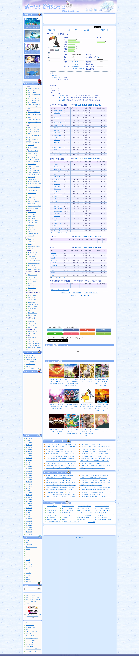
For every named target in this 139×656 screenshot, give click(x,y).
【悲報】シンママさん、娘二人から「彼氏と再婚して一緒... (95, 480)
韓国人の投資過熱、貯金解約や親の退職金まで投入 (59, 489)
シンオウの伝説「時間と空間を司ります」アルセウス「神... (95, 449)
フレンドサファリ (32, 204)
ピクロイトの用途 (32, 327)
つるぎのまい (57, 213)
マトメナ (28, 622)
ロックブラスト (58, 122)
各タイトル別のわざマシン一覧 (59, 233)
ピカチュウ (29, 564)
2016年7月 (29, 471)
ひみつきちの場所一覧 (33, 159)
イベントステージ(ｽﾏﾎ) (34, 263)
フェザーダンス (58, 152)
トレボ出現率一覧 (32, 331)
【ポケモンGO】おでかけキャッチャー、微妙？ (92, 468)
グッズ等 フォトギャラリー (33, 599)
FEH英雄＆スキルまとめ (32, 651)
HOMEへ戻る (85, 295)
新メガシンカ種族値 (33, 151)
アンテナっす (29, 642)
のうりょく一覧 (32, 254)
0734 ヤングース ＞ (107, 30)
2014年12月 (29, 512)
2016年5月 (29, 475)
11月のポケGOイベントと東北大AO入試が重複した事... (94, 461)
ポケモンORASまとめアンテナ (103, 519)
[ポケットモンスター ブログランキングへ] (33, 611)
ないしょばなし (58, 230)
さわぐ (52, 275)
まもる (55, 174)
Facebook (71, 330)
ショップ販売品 (32, 281)
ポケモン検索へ (86, 30)
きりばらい (53, 253)
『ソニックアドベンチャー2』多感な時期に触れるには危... (61, 494)
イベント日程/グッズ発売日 (33, 597)
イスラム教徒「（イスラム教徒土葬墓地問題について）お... (95, 492)
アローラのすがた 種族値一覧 (33, 115)
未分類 (28, 579)
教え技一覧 (31, 90)
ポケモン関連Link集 (31, 601)
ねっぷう (53, 258)
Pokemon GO (29, 544)
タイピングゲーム (30, 364)
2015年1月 (29, 510)
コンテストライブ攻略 (33, 170)
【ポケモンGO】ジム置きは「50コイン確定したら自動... (94, 454)
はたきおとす (54, 262)
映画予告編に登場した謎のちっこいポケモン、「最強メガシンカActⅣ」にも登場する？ (102, 382)
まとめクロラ (29, 644)
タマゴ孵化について (33, 147)
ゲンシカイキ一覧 (32, 155)
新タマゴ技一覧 (32, 92)
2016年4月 (29, 477)
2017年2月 (29, 455)
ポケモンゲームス (51, 510)
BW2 (85, 105)
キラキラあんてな (30, 640)
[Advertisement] (32, 403)
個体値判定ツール (30, 355)
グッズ (28, 560)
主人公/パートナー (32, 315)
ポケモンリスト (32, 212)
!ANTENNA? (29, 646)
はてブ (103, 330)
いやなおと (57, 145)
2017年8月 (29, 445)
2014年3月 (29, 532)
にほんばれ (57, 171)
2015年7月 (29, 497)
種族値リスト (31, 239)
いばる (55, 218)
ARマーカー (31, 248)
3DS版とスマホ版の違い (34, 269)
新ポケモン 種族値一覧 (34, 112)
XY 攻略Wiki (65, 517)
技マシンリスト (32, 195)
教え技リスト (31, 229)
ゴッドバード (54, 267)
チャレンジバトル (32, 279)
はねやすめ (57, 140)
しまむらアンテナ (30, 636)
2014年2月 (29, 534)
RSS (27, 603)
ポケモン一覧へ (73, 30)
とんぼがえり (57, 223)
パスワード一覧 (32, 267)
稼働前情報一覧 (32, 337)
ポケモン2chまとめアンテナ (33, 649)
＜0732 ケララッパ (52, 30)
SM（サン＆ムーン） (31, 547)
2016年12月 (29, 460)
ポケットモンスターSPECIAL (102, 510)
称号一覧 (30, 283)
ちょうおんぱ (57, 135)
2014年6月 (29, 525)
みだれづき (57, 142)
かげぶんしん (57, 189)
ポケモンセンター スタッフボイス (104, 508)
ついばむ (56, 137)
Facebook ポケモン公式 (84, 515)
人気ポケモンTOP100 (33, 341)
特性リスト (31, 225)
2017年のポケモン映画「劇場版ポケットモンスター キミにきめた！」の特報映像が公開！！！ (102, 407)
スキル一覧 (31, 321)
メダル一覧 (31, 145)
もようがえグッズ (32, 157)
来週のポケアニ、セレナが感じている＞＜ (102, 430)
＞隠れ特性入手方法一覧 (78, 68)
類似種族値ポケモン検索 (34, 343)
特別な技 (30, 231)
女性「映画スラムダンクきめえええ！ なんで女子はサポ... (60, 482)
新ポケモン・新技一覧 (33, 98)
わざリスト (31, 227)
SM (76, 105)
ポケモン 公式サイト (52, 506)
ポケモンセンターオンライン (85, 512)
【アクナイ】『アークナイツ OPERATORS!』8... (58, 480)
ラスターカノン (58, 228)
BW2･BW (87, 159)
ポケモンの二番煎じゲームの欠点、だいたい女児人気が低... (95, 458)
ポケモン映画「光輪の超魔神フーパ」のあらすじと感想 (71, 406)
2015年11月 (29, 488)
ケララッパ (57, 77)
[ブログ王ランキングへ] (33, 609)
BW (89, 105)
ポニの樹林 (62, 97)
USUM (28, 549)
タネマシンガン (58, 149)
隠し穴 (29, 244)
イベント (28, 557)
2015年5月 (29, 501)
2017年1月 (29, 458)
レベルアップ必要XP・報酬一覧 (33, 136)
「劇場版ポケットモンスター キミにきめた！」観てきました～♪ (87, 406)
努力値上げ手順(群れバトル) (33, 184)
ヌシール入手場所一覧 (33, 100)
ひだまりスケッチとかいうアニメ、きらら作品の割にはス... (95, 487)
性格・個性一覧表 (32, 223)
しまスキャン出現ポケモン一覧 (33, 107)
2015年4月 (29, 503)
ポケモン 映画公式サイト (84, 506)
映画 (27, 577)
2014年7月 (29, 523)
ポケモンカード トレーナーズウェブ (104, 515)
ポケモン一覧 (31, 297)
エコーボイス (57, 115)
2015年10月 (29, 490)
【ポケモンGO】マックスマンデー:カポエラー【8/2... (59, 451)
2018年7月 (29, 438)
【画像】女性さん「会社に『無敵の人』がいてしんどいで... (95, 482)
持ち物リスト (31, 197)
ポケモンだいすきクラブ (68, 506)
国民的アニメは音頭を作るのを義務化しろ (91, 485)
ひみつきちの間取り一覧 (34, 161)
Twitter (55, 330)
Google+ (87, 330)
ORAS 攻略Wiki (51, 517)
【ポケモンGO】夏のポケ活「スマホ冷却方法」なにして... (61, 456)
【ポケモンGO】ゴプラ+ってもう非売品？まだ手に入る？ (95, 446)
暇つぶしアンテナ (30, 627)
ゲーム (28, 562)
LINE (55, 333)
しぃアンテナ (29, 629)
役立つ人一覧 (31, 177)
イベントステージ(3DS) (34, 261)
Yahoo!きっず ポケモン (101, 512)
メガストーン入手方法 (33, 166)
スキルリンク (76, 64)
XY (27, 551)
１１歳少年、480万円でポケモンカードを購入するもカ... (60, 454)
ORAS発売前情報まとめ (34, 187)
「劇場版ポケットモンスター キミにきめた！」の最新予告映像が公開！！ (56, 381)
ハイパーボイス (58, 154)
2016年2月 (29, 482)
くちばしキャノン (58, 110)
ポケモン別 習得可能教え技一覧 (33, 95)
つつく (55, 120)
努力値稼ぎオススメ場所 (34, 181)
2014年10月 (29, 516)
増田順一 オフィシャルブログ (71, 522)
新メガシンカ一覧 (32, 153)
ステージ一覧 (31, 256)
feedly (104, 333)
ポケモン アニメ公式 (52, 515)
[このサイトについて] (86, 11)
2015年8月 (29, 495)
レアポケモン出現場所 (33, 129)
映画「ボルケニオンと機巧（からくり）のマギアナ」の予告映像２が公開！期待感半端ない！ (71, 382)
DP (91, 105)
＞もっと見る (91, 522)
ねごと (55, 221)
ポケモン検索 (31, 214)
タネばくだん (54, 265)
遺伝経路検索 (31, 216)
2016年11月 (29, 462)
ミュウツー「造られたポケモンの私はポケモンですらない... (61, 446)
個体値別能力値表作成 (32, 359)
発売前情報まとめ (32, 313)
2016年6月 (29, 473)
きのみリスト (31, 168)
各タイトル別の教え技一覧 (58, 277)
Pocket (71, 333)
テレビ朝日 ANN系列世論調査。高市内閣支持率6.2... (60, 475)
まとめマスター (30, 625)
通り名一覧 (31, 285)
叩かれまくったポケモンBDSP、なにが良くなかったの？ (60, 463)
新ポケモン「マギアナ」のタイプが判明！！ (86, 380)
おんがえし (57, 184)
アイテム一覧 (31, 265)
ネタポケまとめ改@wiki (101, 517)
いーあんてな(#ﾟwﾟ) (31, 631)
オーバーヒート (58, 208)
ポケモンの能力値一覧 (33, 131)
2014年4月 (29, 529)
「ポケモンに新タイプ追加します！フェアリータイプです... (95, 465)
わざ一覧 (30, 133)
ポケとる (28, 568)
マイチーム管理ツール (32, 368)
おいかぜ (53, 272)
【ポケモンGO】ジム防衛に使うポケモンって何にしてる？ (61, 444)
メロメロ (56, 198)
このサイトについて (31, 595)
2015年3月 (29, 505)
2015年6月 (29, 499)
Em (100, 105)
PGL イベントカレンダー (68, 508)
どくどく (56, 166)
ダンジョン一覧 (32, 295)
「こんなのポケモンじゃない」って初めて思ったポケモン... (61, 458)
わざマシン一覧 (32, 102)
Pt (93, 105)
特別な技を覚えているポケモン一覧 (60, 290)
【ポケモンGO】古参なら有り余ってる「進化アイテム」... (61, 468)
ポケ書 (63, 519)
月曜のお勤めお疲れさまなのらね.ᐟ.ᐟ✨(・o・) (58, 492)
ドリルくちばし (58, 147)
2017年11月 (29, 440)
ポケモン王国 (81, 519)
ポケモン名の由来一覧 (33, 345)
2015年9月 (29, 492)
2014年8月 (29, 521)
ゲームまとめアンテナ (32, 638)
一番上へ (73, 295)
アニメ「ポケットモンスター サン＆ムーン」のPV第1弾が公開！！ (71, 431)
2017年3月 (29, 453)
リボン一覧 (31, 236)
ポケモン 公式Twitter (83, 508)
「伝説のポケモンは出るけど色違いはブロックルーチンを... (61, 465)
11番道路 (61, 95)
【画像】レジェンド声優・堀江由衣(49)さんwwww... (93, 478)
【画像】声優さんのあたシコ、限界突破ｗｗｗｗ (58, 478)
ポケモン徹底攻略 (51, 519)
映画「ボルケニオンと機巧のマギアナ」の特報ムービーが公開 (56, 431)
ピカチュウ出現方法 (33, 127)
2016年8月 (29, 469)
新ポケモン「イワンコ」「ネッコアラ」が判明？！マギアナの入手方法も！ (86, 432)
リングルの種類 (32, 300)
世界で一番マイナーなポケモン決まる (90, 444)
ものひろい (75, 66)
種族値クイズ (29, 366)
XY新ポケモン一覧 (33, 190)
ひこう (99, 57)
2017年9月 (29, 442)
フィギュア (29, 566)
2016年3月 (29, 479)
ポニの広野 (62, 100)
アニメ (28, 553)
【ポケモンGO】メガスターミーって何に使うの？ (93, 456)
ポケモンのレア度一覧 (33, 142)
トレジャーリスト (32, 306)
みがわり (56, 225)
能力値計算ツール (30, 357)
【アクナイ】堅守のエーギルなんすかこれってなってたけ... (95, 489)
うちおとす (57, 181)
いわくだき (57, 113)
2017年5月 (29, 449)
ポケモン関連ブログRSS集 (33, 348)
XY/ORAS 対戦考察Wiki (84, 517)
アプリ (28, 555)
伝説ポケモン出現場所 (33, 88)
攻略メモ (30, 290)
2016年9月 (29, 466)
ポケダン (28, 573)
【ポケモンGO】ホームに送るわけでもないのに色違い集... (61, 461)
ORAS (27, 540)
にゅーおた (29, 633)
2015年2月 (29, 508)
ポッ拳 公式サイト (66, 512)
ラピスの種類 (31, 302)
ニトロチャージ (58, 194)
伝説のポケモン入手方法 (34, 175)
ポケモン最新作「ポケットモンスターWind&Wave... (93, 451)
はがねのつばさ (58, 211)
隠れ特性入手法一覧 (33, 233)
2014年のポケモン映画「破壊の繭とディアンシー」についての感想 (56, 406)
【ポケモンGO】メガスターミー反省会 (90, 463)
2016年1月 (29, 484)
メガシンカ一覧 (32, 193)
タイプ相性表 (31, 218)
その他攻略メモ (32, 179)
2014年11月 (29, 514)
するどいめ (75, 61)
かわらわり (57, 186)
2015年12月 (29, 486)
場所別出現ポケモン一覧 (34, 104)
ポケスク (28, 571)
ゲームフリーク (51, 508)
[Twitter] (95, 11)
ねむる (55, 196)
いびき (52, 270)
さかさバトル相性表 (33, 220)
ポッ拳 (28, 575)
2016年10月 (29, 464)
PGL (27, 542)
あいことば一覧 (32, 288)
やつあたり (57, 179)
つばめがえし (57, 191)
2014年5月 (29, 527)
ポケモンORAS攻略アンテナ (54, 522)
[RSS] (91, 11)
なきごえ (56, 118)
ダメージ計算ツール (31, 361)
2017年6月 (29, 447)
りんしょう (57, 203)
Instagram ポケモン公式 (84, 510)
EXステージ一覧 (32, 258)
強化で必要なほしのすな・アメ (32, 140)
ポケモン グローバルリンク (102, 506)
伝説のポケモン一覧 (33, 304)
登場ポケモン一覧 (32, 252)
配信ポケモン (29, 581)
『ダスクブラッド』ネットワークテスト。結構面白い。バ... (95, 475)
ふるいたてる (57, 164)
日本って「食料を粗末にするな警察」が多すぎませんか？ (60, 487)
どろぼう (56, 201)
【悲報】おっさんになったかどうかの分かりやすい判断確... (61, 497)
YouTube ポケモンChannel (68, 515)
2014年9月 (29, 519)
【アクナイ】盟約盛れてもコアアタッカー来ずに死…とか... (95, 497)
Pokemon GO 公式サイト (68, 510)
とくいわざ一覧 (32, 164)
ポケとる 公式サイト (52, 512)
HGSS (96, 105)
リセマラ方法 (31, 333)
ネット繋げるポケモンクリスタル (54, 449)
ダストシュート (55, 255)
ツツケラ (54, 75)
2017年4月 (29, 451)
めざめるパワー (58, 169)
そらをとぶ (57, 216)
